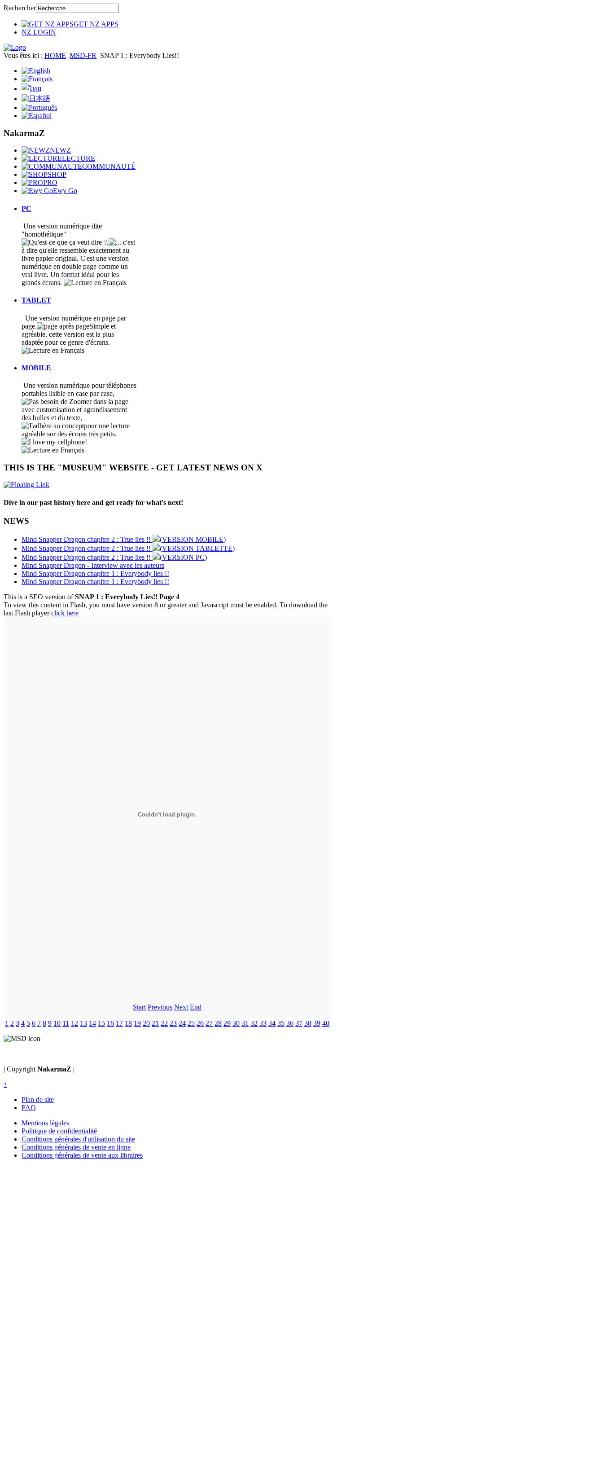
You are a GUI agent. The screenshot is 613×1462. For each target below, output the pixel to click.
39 (316, 1023)
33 (263, 1023)
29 (227, 1023)
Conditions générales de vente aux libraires (82, 1155)
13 (83, 1023)
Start (139, 1007)
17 (119, 1023)
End (195, 1007)
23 (173, 1023)
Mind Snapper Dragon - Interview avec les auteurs (93, 565)
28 (218, 1023)
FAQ (29, 1107)
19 (137, 1023)
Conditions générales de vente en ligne (76, 1147)
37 (298, 1023)
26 (200, 1023)
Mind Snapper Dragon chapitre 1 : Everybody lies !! (95, 573)
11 (65, 1023)
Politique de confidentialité (59, 1131)
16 (110, 1023)
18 (128, 1023)
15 (101, 1023)
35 (281, 1023)
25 (191, 1023)
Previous (160, 1007)
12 (74, 1023)
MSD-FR (83, 55)
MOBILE (36, 368)
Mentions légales (45, 1123)
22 (164, 1023)
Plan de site (38, 1099)
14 (92, 1023)
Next (181, 1007)
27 (209, 1023)
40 (325, 1023)
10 (57, 1023)
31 (245, 1023)
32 (254, 1023)
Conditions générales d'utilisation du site (78, 1139)
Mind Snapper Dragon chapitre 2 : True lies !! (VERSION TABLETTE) (128, 548)
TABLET (36, 300)
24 (182, 1023)
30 (236, 1023)
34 (272, 1023)
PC (26, 208)
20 (146, 1023)
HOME (55, 55)
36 (289, 1023)
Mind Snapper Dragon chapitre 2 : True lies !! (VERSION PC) (114, 557)
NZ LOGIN (39, 32)
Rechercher (20, 8)
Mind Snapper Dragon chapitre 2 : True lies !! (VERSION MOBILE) (124, 539)
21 (155, 1023)
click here (65, 613)
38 (307, 1023)
